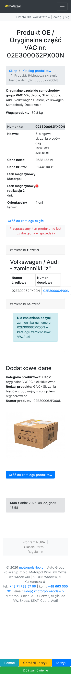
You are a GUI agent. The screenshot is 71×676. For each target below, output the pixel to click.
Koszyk (61, 663)
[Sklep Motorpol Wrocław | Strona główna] (13, 6)
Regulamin (35, 552)
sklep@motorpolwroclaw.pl (44, 591)
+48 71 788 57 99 (22, 586)
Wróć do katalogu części (25, 221)
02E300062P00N (56, 291)
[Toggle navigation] (62, 6)
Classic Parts (33, 547)
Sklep (13, 71)
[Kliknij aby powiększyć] (35, 435)
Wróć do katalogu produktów (30, 475)
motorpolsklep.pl (31, 567)
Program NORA (33, 542)
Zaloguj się (61, 17)
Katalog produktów (37, 71)
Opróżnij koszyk (35, 663)
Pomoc (9, 663)
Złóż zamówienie (35, 670)
